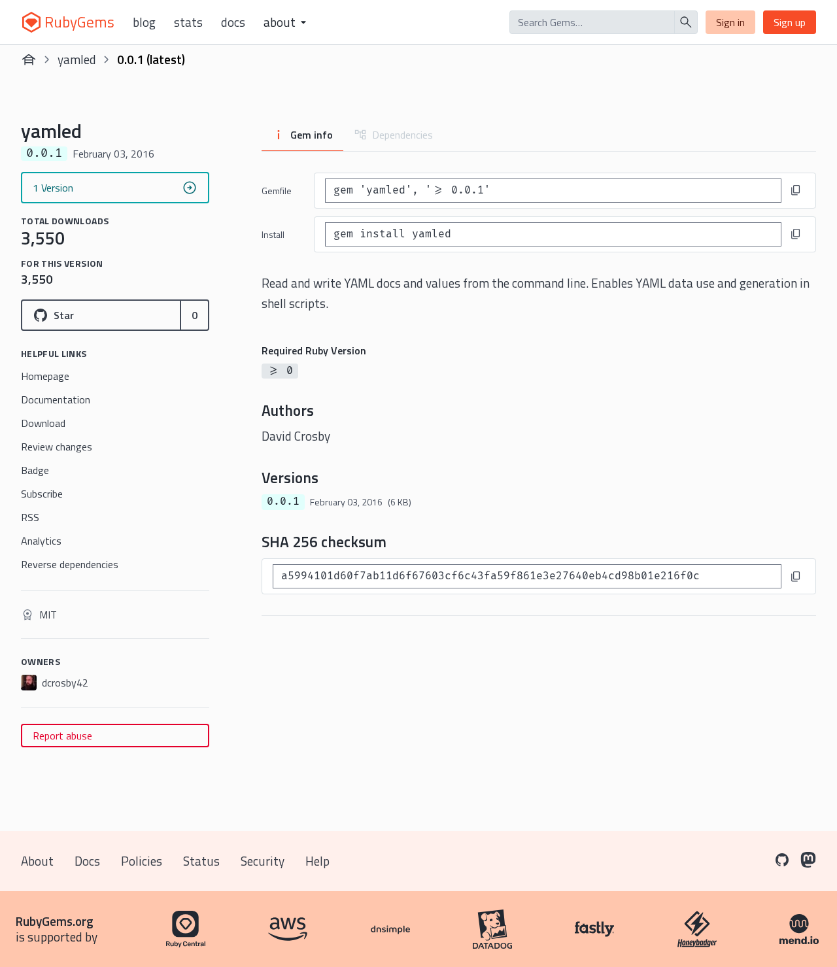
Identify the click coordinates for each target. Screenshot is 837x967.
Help (317, 860)
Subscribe (42, 493)
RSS (30, 517)
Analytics (41, 541)
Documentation (55, 399)
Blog (144, 22)
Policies (141, 860)
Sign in (730, 22)
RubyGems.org (55, 920)
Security (262, 860)
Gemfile (277, 190)
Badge (35, 470)
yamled (77, 59)
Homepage (45, 376)
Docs (233, 22)
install (273, 234)
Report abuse (62, 735)
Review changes (56, 446)
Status (201, 860)
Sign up (790, 22)
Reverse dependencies (69, 564)
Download (43, 423)
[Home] (28, 59)
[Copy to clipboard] (796, 190)
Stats (188, 22)
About (37, 860)
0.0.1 (283, 501)
